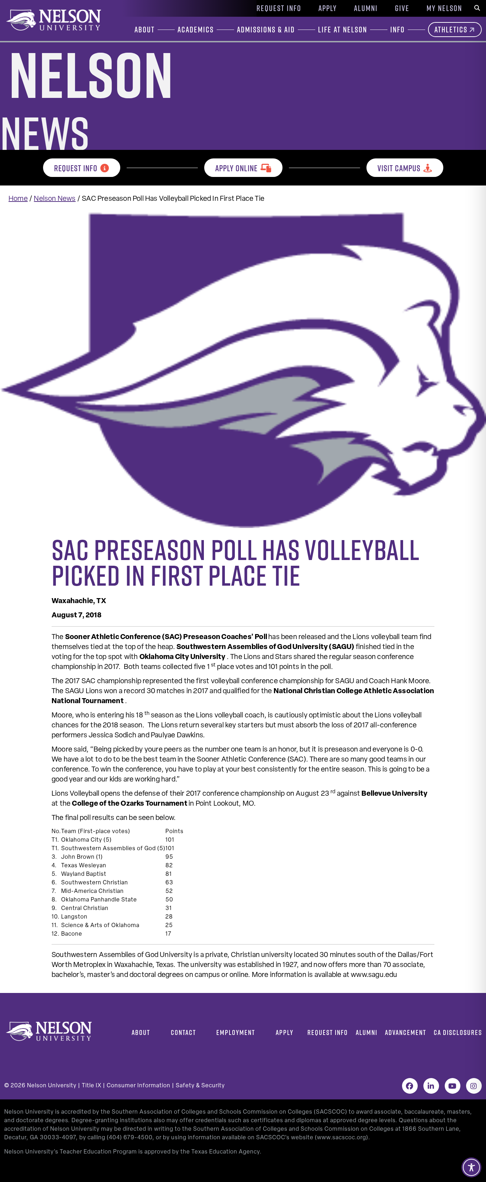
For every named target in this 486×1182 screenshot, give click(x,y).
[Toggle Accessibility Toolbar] (471, 1167)
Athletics (450, 29)
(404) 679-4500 (129, 1138)
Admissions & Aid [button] (266, 29)
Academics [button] (196, 29)
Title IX (91, 1086)
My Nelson (444, 8)
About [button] (144, 29)
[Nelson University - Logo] (52, 20)
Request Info (279, 8)
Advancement (405, 1032)
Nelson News (54, 199)
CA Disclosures (458, 1032)
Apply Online (236, 168)
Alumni (366, 8)
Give (402, 8)
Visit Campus (399, 168)
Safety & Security (200, 1086)
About (141, 1032)
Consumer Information (138, 1086)
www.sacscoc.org (341, 1138)
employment (235, 1032)
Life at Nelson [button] (342, 29)
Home (18, 199)
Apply (327, 8)
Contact (183, 1032)
